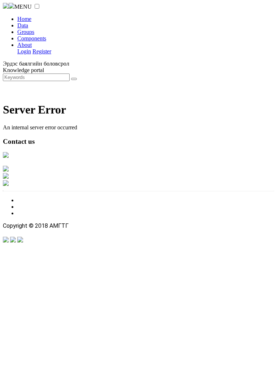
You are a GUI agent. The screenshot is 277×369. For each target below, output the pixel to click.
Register (41, 51)
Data (22, 25)
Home (24, 19)
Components (31, 38)
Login (24, 51)
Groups (25, 32)
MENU (23, 7)
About (24, 45)
